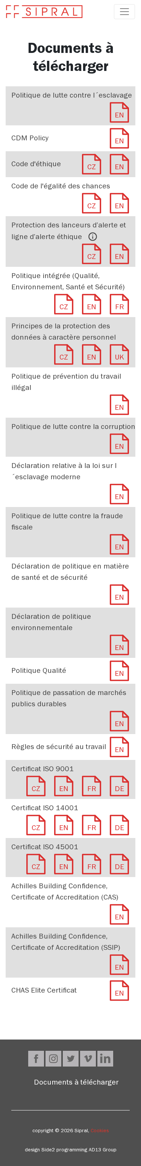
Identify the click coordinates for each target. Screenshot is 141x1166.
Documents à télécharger (76, 1083)
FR (119, 308)
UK (119, 358)
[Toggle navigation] (124, 11)
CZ (91, 168)
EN (119, 116)
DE (119, 790)
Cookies (100, 1131)
